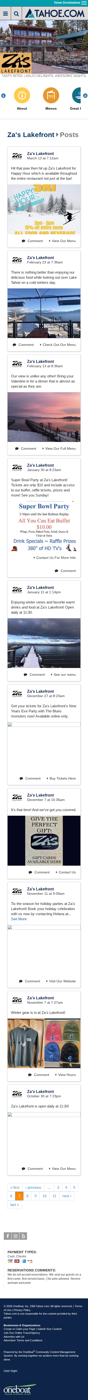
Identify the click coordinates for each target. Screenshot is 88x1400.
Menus (51, 108)
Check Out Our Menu (59, 345)
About (22, 108)
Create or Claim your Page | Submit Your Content (33, 1328)
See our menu (65, 674)
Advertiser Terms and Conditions (23, 1340)
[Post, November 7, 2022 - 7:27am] (26, 1043)
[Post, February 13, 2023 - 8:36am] (44, 417)
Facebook (7, 1236)
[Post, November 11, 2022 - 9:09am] (44, 950)
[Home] (55, 13)
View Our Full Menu (60, 448)
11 (54, 1196)
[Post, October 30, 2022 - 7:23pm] (44, 1137)
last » (14, 1205)
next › (66, 1196)
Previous (6, 95)
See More (19, 919)
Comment (35, 241)
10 (44, 1196)
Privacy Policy (22, 1310)
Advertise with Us (14, 1336)
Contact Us (67, 872)
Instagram (15, 1236)
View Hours (67, 1075)
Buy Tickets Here (63, 778)
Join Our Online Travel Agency (22, 1332)
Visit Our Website (62, 981)
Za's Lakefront (30, 134)
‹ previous (33, 1187)
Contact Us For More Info (56, 558)
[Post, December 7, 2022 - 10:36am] (44, 840)
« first (15, 1187)
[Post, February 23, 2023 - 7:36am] (44, 313)
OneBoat (29, 1352)
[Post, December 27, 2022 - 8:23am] (44, 747)
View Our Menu (64, 241)
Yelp (23, 1236)
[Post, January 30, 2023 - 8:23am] (44, 526)
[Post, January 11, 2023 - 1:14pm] (44, 643)
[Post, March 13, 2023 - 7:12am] (44, 209)
